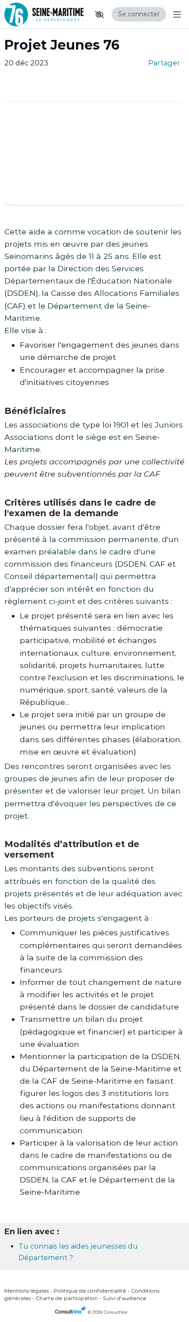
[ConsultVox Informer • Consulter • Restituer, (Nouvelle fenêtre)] (71, 1312)
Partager (164, 63)
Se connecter (139, 14)
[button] (99, 14)
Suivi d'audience (124, 1298)
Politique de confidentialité (90, 1290)
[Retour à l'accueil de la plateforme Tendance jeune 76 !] (44, 14)
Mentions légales (26, 1290)
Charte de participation (67, 1298)
